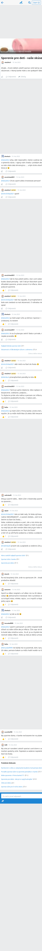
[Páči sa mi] (3, 76)
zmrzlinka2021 (8, 194)
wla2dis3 (6, 160)
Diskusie (4, 51)
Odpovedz (12, 76)
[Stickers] (2, 801)
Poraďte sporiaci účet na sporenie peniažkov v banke (19, 772)
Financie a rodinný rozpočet (20, 51)
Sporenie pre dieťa (7, 563)
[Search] (29, 3)
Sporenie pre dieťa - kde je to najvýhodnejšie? (17, 779)
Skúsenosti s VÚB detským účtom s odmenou (17, 349)
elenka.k (6, 377)
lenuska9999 (7, 648)
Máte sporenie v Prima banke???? (12, 775)
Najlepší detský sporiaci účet (11, 346)
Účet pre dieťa (6, 783)
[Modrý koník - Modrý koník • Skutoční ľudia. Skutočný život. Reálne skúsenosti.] (21, 2)
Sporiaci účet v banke (8, 559)
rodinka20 (6, 546)
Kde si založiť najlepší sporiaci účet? (13, 555)
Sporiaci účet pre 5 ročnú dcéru (12, 787)
